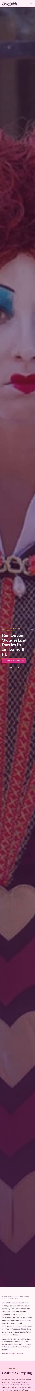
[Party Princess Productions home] (10, 3)
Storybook (22, 1296)
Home (4, 1296)
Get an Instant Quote (14, 661)
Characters (11, 1296)
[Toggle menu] (31, 4)
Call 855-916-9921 (12, 667)
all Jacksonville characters (15, 1353)
